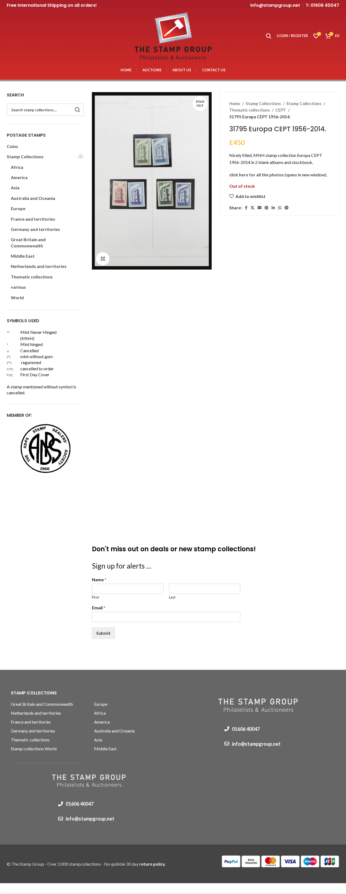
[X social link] (252, 207)
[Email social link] (259, 207)
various (18, 287)
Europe (18, 208)
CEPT (281, 109)
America (19, 177)
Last (172, 597)
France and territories (33, 218)
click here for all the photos (257, 174)
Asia (15, 187)
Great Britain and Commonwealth (28, 242)
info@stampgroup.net (275, 5)
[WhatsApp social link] (280, 207)
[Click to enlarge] (102, 258)
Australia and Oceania (33, 198)
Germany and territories (35, 229)
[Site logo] (173, 35)
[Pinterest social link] (266, 207)
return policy (152, 863)
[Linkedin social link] (273, 207)
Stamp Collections (264, 103)
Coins (12, 146)
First (95, 597)
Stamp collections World (33, 748)
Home (235, 103)
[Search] (268, 36)
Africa (17, 167)
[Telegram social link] (286, 207)
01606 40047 (80, 804)
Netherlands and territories (38, 266)
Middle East (23, 255)
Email (98, 607)
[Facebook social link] (246, 207)
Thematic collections (250, 109)
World (17, 297)
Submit (103, 633)
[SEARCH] (77, 109)
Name (99, 579)
